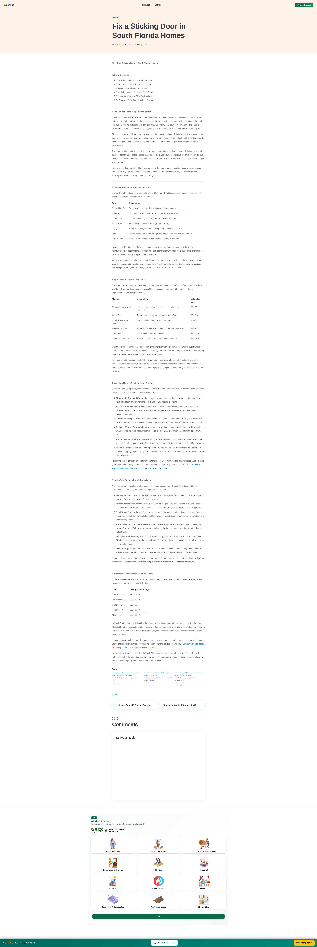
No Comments (141, 44)
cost (115, 694)
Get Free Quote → (304, 943)
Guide (115, 17)
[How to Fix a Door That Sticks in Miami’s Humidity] (159, 679)
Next (159, 916)
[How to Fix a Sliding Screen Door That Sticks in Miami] (190, 679)
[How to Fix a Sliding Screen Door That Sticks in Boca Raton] (128, 679)
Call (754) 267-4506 (164, 943)
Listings (158, 5)
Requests (146, 5)
